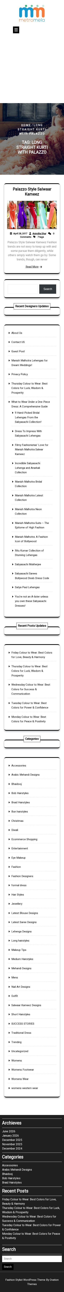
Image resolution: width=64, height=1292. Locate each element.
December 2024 (12, 1148)
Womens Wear (20, 1079)
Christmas (17, 821)
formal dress (18, 885)
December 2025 (12, 1140)
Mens (14, 977)
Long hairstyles (20, 941)
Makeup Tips (18, 950)
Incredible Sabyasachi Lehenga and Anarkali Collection (27, 467)
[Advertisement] (32, 69)
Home (26, 125)
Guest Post (18, 351)
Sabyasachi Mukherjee (28, 564)
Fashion (16, 867)
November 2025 (12, 1144)
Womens (16, 1061)
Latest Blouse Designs (24, 913)
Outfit (14, 996)
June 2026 (8, 1131)
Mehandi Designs (21, 968)
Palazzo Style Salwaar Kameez (32, 191)
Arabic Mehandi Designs (25, 775)
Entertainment (19, 848)
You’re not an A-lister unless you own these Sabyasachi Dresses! (31, 601)
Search (48, 289)
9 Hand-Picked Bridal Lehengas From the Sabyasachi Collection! (28, 417)
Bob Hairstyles (20, 793)
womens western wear (24, 1088)
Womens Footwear (22, 1070)
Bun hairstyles (19, 812)
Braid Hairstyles (20, 802)
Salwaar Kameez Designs (26, 1005)
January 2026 (10, 1136)
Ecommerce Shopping (24, 839)
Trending (16, 1042)
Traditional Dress (21, 1033)
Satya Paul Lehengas (27, 587)
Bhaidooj (16, 784)
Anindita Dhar (39, 233)
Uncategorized (19, 1051)
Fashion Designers (22, 876)
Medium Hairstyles (22, 959)
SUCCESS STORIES (22, 1024)
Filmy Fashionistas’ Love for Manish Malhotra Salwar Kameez (31, 449)
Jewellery (16, 904)
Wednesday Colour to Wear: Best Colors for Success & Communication (30, 689)
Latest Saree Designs (24, 922)
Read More (32, 267)
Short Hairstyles (20, 1014)
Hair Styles (17, 895)
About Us (16, 333)
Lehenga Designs (21, 931)
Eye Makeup (18, 858)
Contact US (18, 342)
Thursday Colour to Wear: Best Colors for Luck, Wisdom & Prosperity (29, 388)
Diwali (14, 830)
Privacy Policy (19, 374)
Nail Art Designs (20, 987)
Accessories (18, 766)
